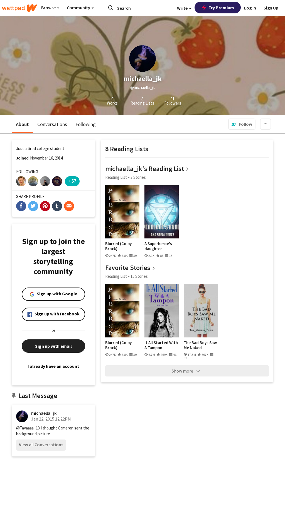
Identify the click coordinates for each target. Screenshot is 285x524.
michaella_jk (43, 413)
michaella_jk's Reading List (144, 168)
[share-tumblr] (57, 206)
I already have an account (53, 366)
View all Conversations (41, 444)
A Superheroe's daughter (158, 246)
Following (85, 124)
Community (79, 7)
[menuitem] (241, 124)
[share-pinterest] (45, 206)
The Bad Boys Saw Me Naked (200, 345)
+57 (72, 181)
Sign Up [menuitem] (271, 8)
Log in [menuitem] (250, 8)
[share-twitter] (33, 206)
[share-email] (69, 206)
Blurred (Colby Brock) (118, 246)
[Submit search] (110, 7)
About (22, 124)
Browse (48, 7)
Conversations (52, 124)
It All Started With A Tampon (161, 345)
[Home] (19, 8)
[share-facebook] (21, 206)
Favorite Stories (127, 267)
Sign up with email (53, 346)
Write (182, 8)
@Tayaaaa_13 (28, 428)
